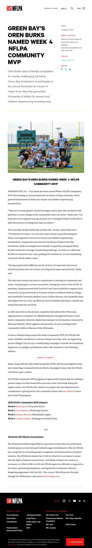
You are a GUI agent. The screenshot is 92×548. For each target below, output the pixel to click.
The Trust (69, 515)
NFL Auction (51, 527)
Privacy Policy (12, 544)
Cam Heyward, (23, 410)
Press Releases (13, 515)
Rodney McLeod (23, 414)
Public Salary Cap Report (33, 523)
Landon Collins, (23, 418)
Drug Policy (31, 518)
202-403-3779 (66, 50)
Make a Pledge (46, 357)
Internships (11, 518)
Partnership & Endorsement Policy (15, 529)
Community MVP (67, 60)
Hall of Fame (71, 524)
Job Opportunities (33, 515)
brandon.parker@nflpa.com (71, 47)
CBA (28, 527)
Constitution (12, 521)
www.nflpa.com (52, 476)
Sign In (64, 8)
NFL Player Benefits (73, 518)
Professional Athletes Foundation (54, 519)
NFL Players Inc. (52, 515)
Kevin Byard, (22, 406)
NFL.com (49, 524)
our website (68, 391)
